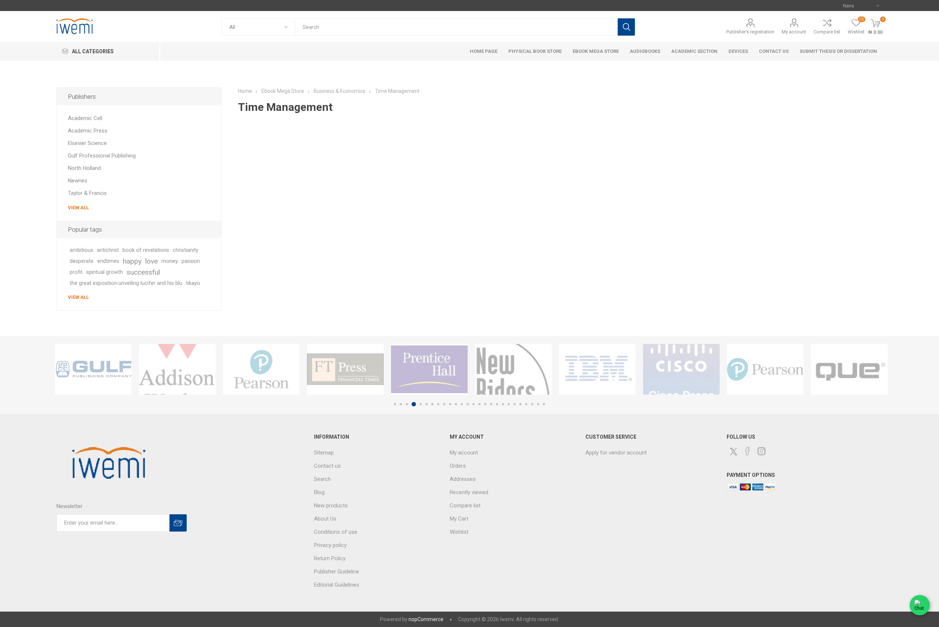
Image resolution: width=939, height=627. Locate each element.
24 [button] (532, 404)
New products (331, 505)
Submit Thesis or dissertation (838, 51)
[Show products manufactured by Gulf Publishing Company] (93, 369)
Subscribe (178, 523)
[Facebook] (747, 451)
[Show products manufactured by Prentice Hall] (429, 369)
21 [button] (515, 404)
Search (626, 27)
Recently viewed (469, 492)
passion (191, 261)
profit (76, 272)
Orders (458, 466)
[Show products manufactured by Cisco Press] (681, 369)
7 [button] (432, 404)
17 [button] (491, 404)
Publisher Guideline (336, 571)
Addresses (463, 479)
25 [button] (538, 404)
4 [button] (414, 404)
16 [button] (485, 404)
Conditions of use (335, 532)
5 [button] (421, 404)
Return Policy (330, 558)
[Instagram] (761, 451)
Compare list (827, 32)
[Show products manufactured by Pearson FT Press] (261, 369)
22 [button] (520, 404)
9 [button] (444, 404)
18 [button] (497, 404)
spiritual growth (104, 272)
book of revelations (146, 250)
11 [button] (456, 404)
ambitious (81, 250)
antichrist (108, 250)
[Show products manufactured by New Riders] (513, 369)
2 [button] (401, 404)
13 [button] (468, 404)
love (151, 261)
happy (132, 261)
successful (143, 272)
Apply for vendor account (616, 452)
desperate (82, 261)
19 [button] (503, 404)
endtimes (108, 261)
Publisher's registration (750, 32)
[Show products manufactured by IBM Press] (597, 369)
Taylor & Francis (87, 193)
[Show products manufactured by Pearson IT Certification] (765, 369)
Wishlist (459, 532)
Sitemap (324, 452)
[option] (93, 369)
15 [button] (479, 404)
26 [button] (544, 404)
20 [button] (509, 404)
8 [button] (438, 404)
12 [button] (462, 404)
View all (78, 207)
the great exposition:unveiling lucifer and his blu (126, 283)
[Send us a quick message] (920, 607)
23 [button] (526, 404)
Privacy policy (330, 545)
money (169, 261)
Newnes (77, 180)
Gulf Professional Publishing (102, 155)
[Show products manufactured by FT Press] (345, 369)
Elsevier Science (87, 143)
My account (794, 32)
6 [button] (426, 404)
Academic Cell (85, 118)
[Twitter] (733, 451)
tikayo (193, 283)
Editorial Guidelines (336, 584)
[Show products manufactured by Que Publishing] (849, 369)
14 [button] (473, 404)
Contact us (327, 466)
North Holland (84, 168)
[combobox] (456, 27)
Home (245, 91)
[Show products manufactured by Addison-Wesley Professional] (177, 369)
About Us (325, 518)
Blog (319, 492)
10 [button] (450, 404)
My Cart (459, 518)
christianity (185, 250)
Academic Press (87, 130)
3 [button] (407, 404)
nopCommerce (426, 619)
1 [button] (395, 404)
